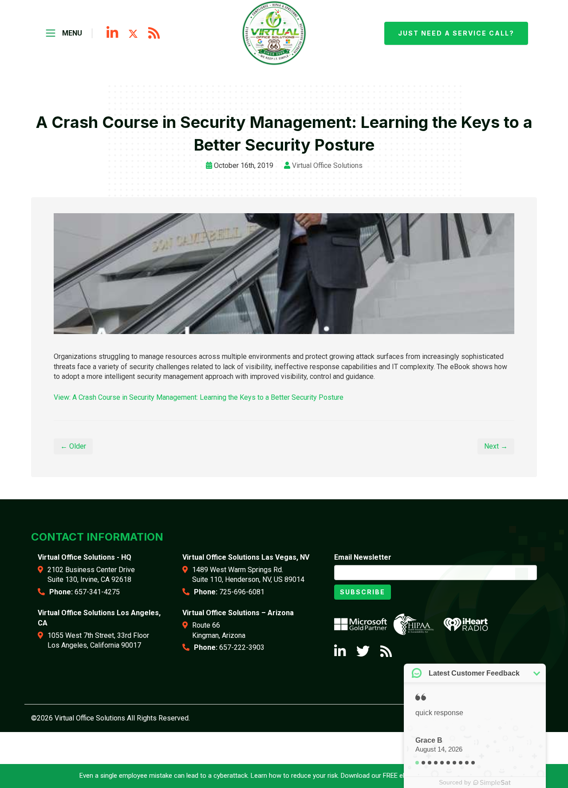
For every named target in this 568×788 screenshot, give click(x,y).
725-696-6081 (241, 592)
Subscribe (362, 592)
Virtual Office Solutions (327, 165)
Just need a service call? (456, 33)
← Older (73, 446)
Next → (496, 446)
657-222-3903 (241, 647)
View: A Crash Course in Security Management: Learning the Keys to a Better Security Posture (198, 397)
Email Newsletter (362, 557)
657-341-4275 (97, 592)
